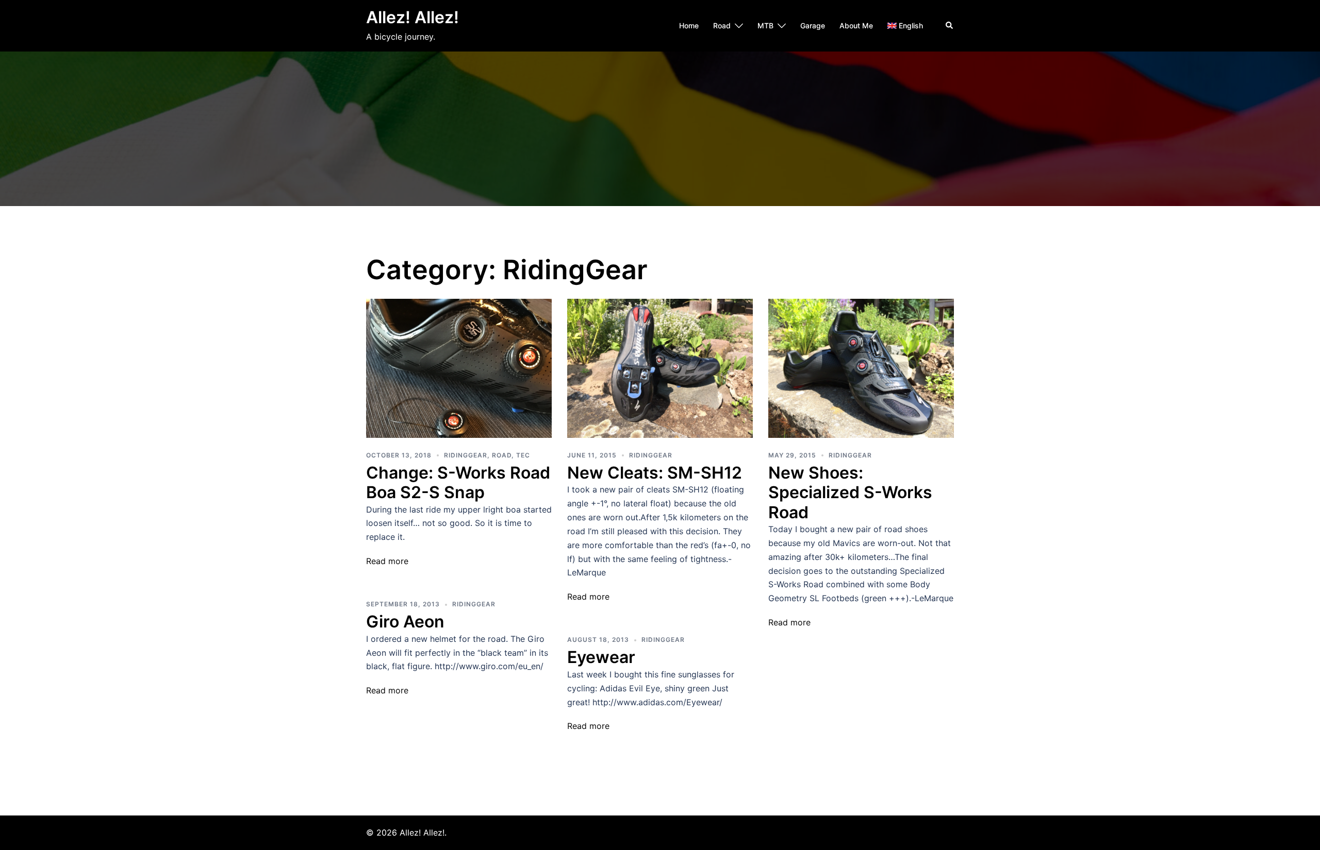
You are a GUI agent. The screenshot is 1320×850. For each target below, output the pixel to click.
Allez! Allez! (412, 17)
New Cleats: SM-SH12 (654, 473)
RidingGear (465, 455)
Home (689, 25)
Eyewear (601, 657)
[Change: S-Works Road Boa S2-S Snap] (459, 367)
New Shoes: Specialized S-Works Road (850, 492)
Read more (387, 561)
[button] (950, 26)
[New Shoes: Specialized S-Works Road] (861, 367)
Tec (523, 455)
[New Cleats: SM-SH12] (660, 367)
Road (722, 25)
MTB (765, 25)
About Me (856, 25)
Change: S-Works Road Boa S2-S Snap (458, 482)
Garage (812, 25)
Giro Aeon (405, 621)
